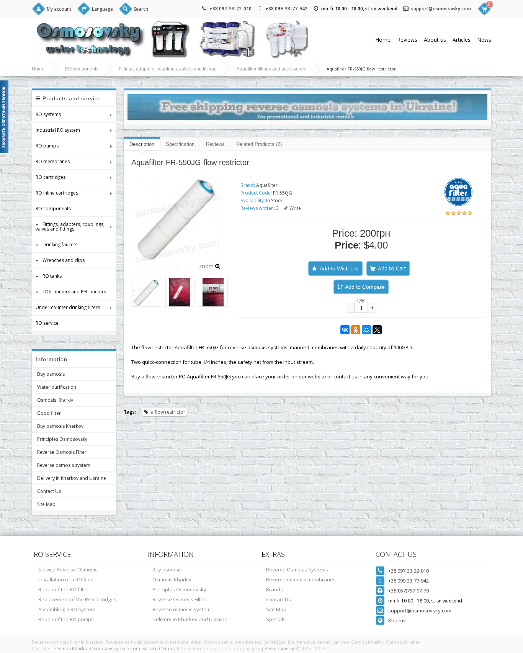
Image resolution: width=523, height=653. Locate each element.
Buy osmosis (51, 374)
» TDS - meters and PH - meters (71, 291)
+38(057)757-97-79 (408, 590)
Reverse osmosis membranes (301, 579)
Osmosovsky (104, 648)
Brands (274, 589)
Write (295, 208)
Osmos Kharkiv (71, 648)
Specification (180, 144)
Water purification (56, 387)
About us (435, 39)
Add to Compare (365, 287)
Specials (276, 619)
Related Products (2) (259, 144)
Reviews (407, 39)
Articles (462, 39)
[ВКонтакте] (345, 329)
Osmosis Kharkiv (55, 400)
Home (383, 39)
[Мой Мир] (366, 329)
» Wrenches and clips (60, 260)
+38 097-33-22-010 (230, 8)
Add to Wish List (339, 268)
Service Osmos (158, 648)
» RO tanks (49, 276)
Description (141, 144)
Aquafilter (267, 185)
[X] (377, 329)
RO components (81, 69)
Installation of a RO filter (66, 579)
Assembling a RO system (66, 609)
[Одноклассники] (355, 329)
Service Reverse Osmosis (68, 569)
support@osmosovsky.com (441, 8)
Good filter (49, 413)
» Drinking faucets (56, 244)
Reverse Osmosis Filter (62, 452)
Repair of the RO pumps (66, 619)
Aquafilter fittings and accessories (271, 69)
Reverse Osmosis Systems (297, 569)
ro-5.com (130, 648)
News (484, 39)
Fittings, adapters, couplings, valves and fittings (167, 69)
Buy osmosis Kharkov (60, 426)
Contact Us (49, 491)
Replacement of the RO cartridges (77, 599)
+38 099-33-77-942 (286, 8)
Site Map (46, 504)
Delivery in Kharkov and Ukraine (71, 478)
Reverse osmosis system (63, 465)
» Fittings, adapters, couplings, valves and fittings (68, 226)
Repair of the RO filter (63, 589)
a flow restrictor (168, 412)
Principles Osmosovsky (62, 439)
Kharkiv (397, 620)
